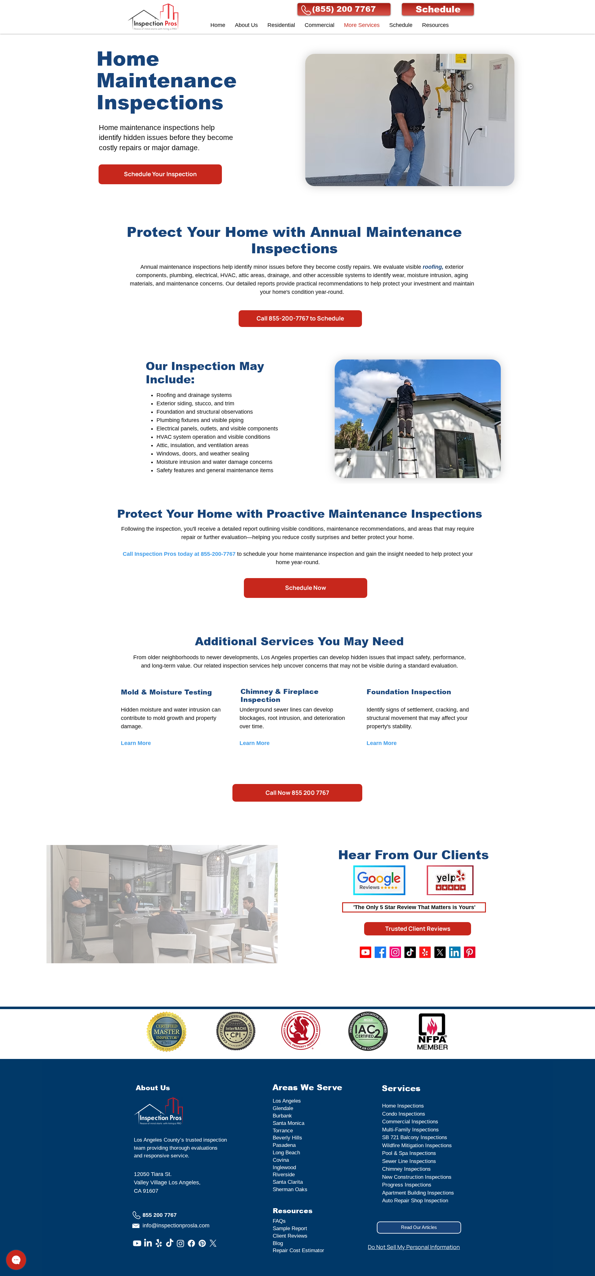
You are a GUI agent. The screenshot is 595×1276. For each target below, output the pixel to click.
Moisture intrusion (178, 462)
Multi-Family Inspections (410, 1130)
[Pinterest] (469, 952)
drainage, (279, 275)
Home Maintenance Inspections (166, 80)
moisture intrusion (429, 275)
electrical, (207, 275)
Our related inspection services (232, 666)
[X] (440, 952)
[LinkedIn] (455, 952)
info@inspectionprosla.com (176, 1225)
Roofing (166, 395)
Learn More (255, 743)
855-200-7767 (218, 554)
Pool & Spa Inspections (409, 1153)
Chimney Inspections (406, 1169)
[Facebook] (380, 952)
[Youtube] (365, 952)
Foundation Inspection (409, 692)
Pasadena (284, 1145)
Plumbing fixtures (178, 420)
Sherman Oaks (290, 1189)
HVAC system (174, 437)
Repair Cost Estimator (298, 1250)
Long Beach (286, 1153)
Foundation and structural (188, 412)
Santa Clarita (288, 1182)
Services (401, 1088)
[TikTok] (410, 952)
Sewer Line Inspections (409, 1161)
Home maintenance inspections (149, 128)
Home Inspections (403, 1106)
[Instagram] (395, 952)
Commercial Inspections (410, 1122)
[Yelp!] (425, 952)
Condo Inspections (403, 1114)
